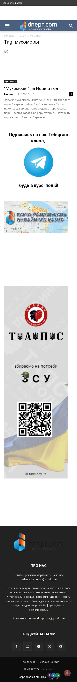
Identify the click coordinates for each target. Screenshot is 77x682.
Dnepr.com (46, 669)
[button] (7, 25)
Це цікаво (10, 81)
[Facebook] (16, 647)
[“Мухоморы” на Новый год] (38, 66)
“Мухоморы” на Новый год (31, 88)
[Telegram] (38, 647)
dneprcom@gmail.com (51, 618)
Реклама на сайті (49, 662)
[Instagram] (27, 646)
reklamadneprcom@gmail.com (39, 579)
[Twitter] (50, 647)
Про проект (28, 662)
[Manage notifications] (67, 673)
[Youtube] (61, 647)
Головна (9, 35)
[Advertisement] (38, 13)
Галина (9, 93)
